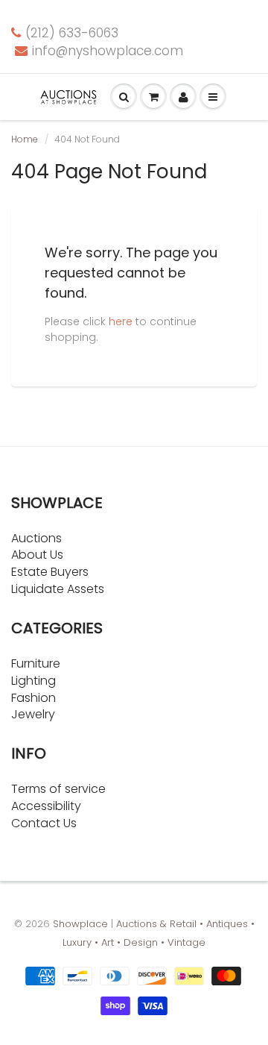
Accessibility (46, 806)
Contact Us (44, 823)
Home (24, 139)
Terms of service (58, 788)
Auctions (36, 538)
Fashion (33, 697)
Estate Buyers (50, 571)
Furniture (35, 663)
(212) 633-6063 (71, 33)
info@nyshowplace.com (107, 51)
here (121, 321)
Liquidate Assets (57, 588)
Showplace (80, 924)
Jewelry (33, 714)
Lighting (33, 680)
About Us (37, 554)
